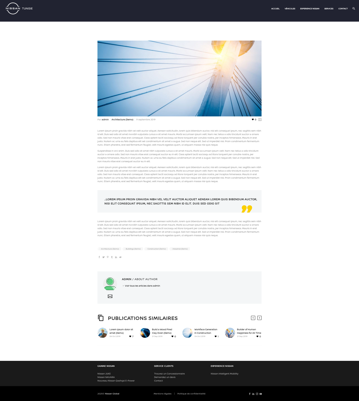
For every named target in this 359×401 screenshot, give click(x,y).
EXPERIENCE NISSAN (309, 8)
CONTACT (343, 8)
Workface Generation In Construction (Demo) (206, 333)
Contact (158, 380)
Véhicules (290, 8)
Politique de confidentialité (191, 394)
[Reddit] (120, 257)
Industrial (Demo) (180, 249)
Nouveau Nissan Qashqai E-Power (116, 380)
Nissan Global (112, 393)
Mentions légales (163, 394)
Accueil (275, 8)
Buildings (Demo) (133, 249)
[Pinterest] (108, 257)
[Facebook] (99, 257)
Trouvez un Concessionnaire (169, 373)
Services (328, 8)
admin (105, 119)
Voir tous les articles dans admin (142, 285)
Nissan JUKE (104, 373)
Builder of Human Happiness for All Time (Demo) (249, 333)
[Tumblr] (112, 257)
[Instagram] (257, 394)
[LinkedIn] (116, 257)
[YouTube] (261, 394)
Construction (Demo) (157, 249)
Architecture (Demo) (122, 119)
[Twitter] (103, 257)
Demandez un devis (164, 377)
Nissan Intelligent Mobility (224, 373)
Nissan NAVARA (106, 377)
